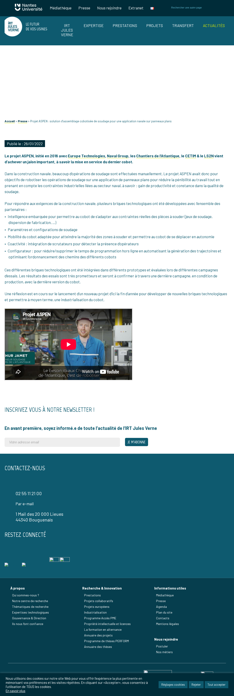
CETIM (190, 155)
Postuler (162, 646)
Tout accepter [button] (216, 684)
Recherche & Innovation (102, 588)
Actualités (214, 25)
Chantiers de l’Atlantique (157, 155)
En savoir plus (15, 691)
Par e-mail (25, 503)
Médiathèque (61, 7)
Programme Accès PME (100, 618)
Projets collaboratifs (98, 601)
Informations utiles (170, 588)
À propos (17, 588)
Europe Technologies (86, 155)
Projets (154, 25)
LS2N (209, 155)
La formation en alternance (103, 629)
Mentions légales (167, 624)
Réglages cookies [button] (173, 684)
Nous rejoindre (109, 7)
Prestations (125, 25)
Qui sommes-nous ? (25, 595)
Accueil (10, 121)
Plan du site (164, 612)
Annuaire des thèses (98, 647)
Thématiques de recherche (30, 607)
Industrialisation (95, 612)
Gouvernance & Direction (29, 618)
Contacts (162, 618)
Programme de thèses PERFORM (106, 641)
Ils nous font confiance (27, 624)
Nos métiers (164, 652)
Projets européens (96, 607)
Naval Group (117, 155)
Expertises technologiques (30, 612)
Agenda (161, 607)
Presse (84, 7)
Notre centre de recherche (30, 601)
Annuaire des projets (98, 635)
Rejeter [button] (196, 684)
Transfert (183, 25)
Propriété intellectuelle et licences (107, 624)
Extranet (136, 7)
